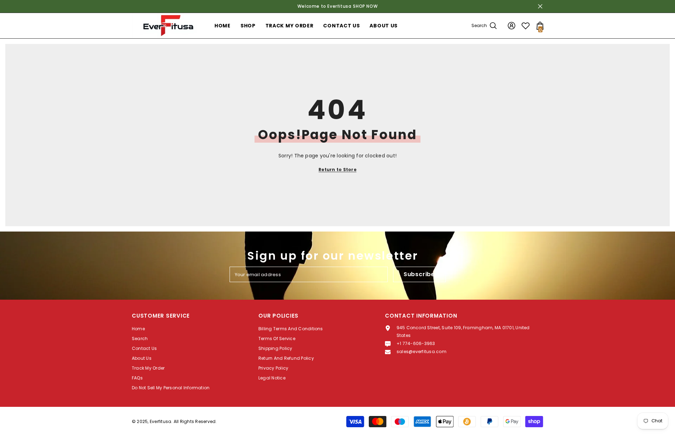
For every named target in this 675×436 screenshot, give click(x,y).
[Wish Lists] (525, 25)
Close (540, 6)
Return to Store (337, 170)
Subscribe (419, 274)
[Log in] (511, 25)
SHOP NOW (365, 6)
